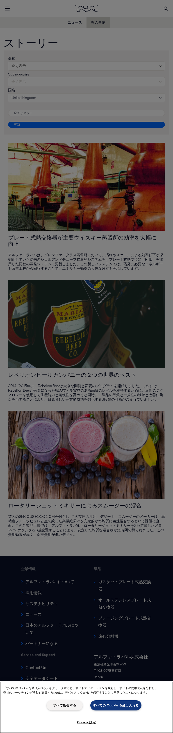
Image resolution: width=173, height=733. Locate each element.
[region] (86, 707)
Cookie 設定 (86, 722)
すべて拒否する (64, 705)
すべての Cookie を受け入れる (116, 705)
